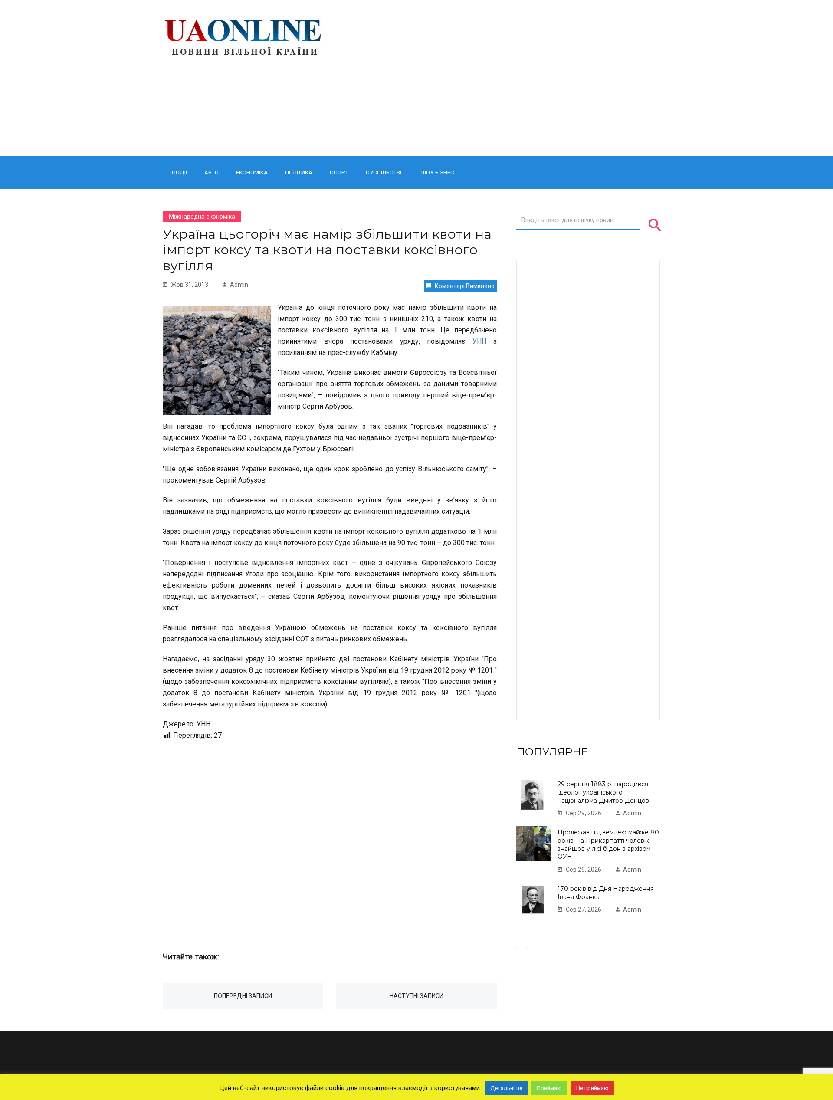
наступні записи (416, 995)
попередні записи (243, 995)
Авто (211, 172)
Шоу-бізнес (437, 172)
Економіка (252, 172)
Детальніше (506, 1088)
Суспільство (385, 172)
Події (179, 172)
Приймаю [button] (549, 1088)
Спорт (339, 172)
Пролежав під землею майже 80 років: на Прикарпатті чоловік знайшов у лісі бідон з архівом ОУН (608, 844)
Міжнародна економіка (202, 216)
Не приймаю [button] (592, 1088)
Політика (298, 172)
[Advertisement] (504, 78)
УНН (479, 341)
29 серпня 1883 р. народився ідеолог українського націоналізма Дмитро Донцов (603, 792)
